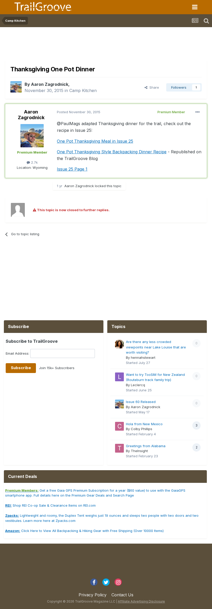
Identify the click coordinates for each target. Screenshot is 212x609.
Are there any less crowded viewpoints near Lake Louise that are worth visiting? (156, 347)
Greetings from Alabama (145, 446)
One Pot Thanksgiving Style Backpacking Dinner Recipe (111, 151)
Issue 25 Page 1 (72, 169)
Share (153, 87)
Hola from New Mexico (144, 424)
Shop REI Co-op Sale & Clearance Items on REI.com (50, 505)
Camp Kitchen (83, 90)
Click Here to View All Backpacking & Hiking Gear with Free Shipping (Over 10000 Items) (84, 531)
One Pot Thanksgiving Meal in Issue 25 (95, 141)
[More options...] (197, 112)
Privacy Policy (93, 594)
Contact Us (122, 594)
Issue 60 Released (141, 402)
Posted (78, 112)
